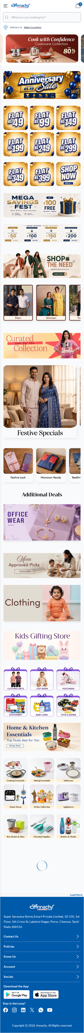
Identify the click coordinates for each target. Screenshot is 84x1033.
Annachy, (41, 1025)
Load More (76, 894)
